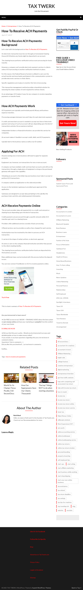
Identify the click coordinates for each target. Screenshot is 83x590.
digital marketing (63, 369)
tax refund (61, 490)
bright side (61, 357)
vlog (73, 506)
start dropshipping (64, 476)
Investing (59, 269)
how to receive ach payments (16, 357)
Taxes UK (59, 306)
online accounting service (66, 432)
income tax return (64, 400)
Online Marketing (62, 281)
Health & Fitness (62, 257)
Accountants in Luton (63, 216)
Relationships (60, 290)
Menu (4, 17)
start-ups (61, 464)
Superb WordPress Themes (41, 588)
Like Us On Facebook (37, 531)
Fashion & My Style (62, 240)
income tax (61, 396)
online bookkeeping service (67, 440)
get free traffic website (65, 378)
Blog (31, 547)
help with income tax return (67, 388)
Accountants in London (64, 212)
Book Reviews (61, 228)
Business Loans (61, 232)
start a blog (71, 464)
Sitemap (33, 578)
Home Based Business (63, 261)
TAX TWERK (41, 6)
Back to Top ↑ (76, 588)
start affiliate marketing (66, 468)
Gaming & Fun (61, 249)
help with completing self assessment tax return (66, 383)
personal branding (64, 452)
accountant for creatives (66, 345)
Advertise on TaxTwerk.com (39, 554)
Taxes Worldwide (62, 314)
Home (4, 26)
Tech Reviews (61, 319)
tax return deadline (64, 494)
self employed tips (64, 460)
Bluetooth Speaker (62, 224)
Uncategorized (61, 327)
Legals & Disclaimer (36, 570)
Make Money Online (64, 416)
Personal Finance (62, 286)
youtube (69, 510)
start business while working (67, 472)
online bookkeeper (64, 436)
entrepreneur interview (66, 374)
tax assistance (62, 486)
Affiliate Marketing (62, 220)
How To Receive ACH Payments (36, 49)
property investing (64, 456)
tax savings (61, 498)
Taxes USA (60, 310)
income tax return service (66, 408)
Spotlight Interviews (63, 302)
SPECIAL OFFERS (62, 298)
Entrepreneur (12, 26)
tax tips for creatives (65, 502)
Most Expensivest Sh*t (65, 424)
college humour (63, 361)
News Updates (61, 277)
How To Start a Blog (63, 265)
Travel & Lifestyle (62, 323)
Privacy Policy (34, 562)
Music (58, 273)
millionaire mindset (64, 420)
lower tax (61, 412)
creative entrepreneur (65, 365)
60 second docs (63, 341)
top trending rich (63, 506)
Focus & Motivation (62, 244)
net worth (61, 428)
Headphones (60, 253)
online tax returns (64, 444)
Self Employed (61, 294)
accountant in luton (64, 349)
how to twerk (62, 392)
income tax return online (66, 404)
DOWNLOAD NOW (8, 328)
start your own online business (65, 481)
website (60, 510)
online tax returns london (66, 448)
